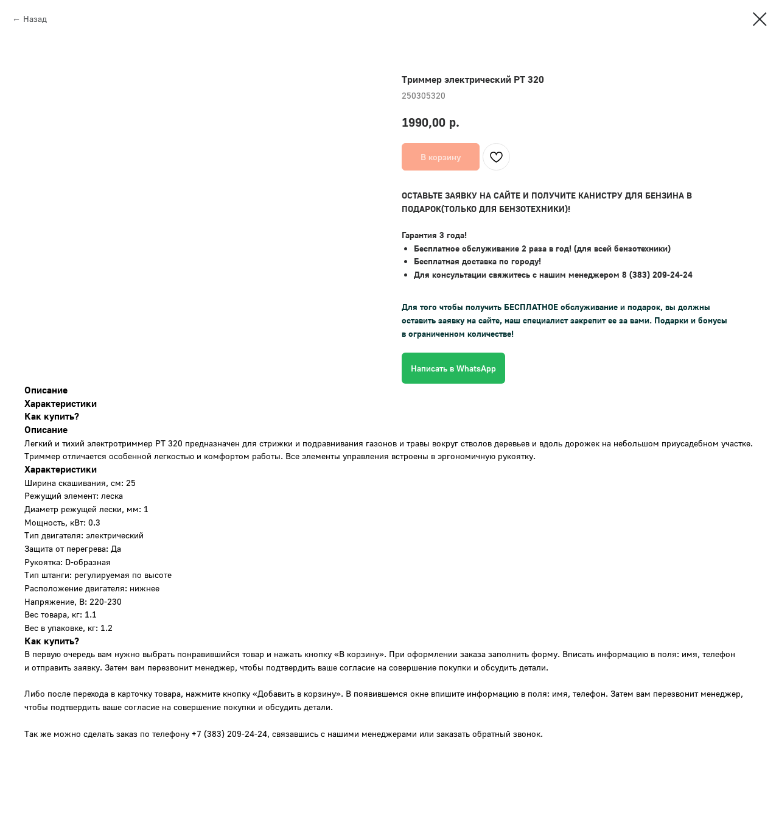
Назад (35, 18)
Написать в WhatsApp (453, 368)
